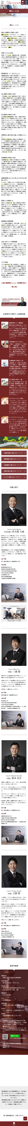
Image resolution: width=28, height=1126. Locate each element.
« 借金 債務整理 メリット (8, 283)
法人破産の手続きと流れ (8, 94)
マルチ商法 (4, 262)
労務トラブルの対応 (7, 53)
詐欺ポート (6, 1045)
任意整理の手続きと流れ (8, 157)
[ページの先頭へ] (25, 1118)
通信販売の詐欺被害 (7, 221)
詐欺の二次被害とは (7, 200)
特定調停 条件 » (22, 283)
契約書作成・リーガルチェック (10, 73)
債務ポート (6, 1047)
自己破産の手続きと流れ (8, 114)
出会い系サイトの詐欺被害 (9, 242)
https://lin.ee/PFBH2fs (20, 1038)
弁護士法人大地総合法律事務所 (12, 1043)
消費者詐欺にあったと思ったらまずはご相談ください (13, 179)
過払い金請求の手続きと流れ (10, 32)
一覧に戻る (14, 287)
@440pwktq (17, 1022)
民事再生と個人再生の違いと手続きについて (13, 136)
